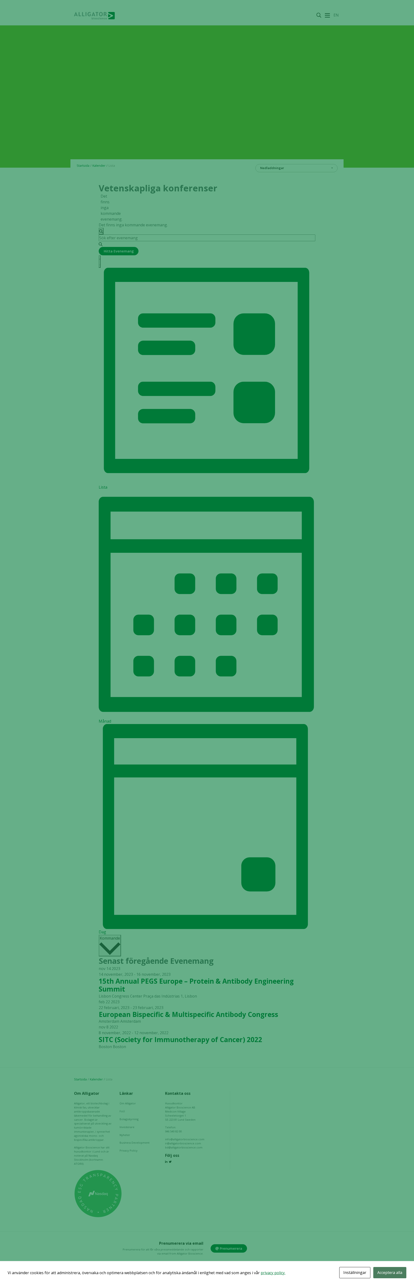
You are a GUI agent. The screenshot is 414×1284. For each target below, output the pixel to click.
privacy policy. (273, 1272)
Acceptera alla (389, 1272)
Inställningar (354, 1272)
